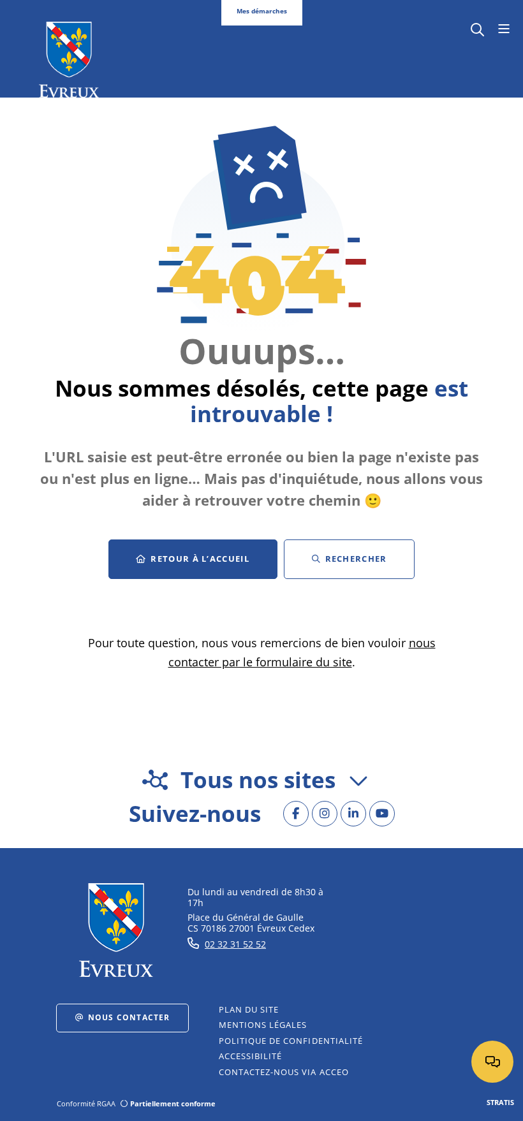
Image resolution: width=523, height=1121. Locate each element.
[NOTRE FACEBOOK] (296, 813)
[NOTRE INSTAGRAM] (324, 813)
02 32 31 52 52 (235, 944)
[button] (477, 28)
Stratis (500, 1102)
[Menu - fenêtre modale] (503, 29)
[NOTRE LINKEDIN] (353, 813)
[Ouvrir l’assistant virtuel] (492, 1062)
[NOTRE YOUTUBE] (382, 813)
